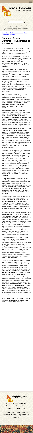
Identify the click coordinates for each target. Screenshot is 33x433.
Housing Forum (20, 406)
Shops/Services (22, 412)
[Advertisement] (6, 328)
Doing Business (22, 408)
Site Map (16, 417)
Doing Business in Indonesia (14, 33)
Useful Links (7, 415)
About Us (16, 415)
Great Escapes (10, 412)
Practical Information (18, 403)
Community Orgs (10, 408)
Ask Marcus (10, 406)
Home (3, 33)
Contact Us (25, 415)
